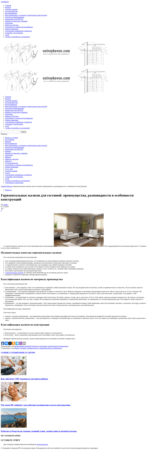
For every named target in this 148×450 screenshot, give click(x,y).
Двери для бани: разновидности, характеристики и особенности (38, 348)
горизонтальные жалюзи (14, 273)
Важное (8, 142)
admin (5, 205)
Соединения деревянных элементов (18, 31)
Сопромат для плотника (14, 33)
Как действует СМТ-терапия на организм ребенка (24, 379)
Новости (8, 161)
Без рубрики (9, 140)
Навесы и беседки (12, 25)
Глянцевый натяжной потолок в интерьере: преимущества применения (41, 346)
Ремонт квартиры (11, 29)
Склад (7, 173)
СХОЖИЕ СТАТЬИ (9, 352)
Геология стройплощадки (14, 17)
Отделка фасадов (11, 11)
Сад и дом (9, 169)
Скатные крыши (11, 9)
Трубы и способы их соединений (17, 37)
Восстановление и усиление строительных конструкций (26, 15)
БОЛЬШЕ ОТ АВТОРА (26, 352)
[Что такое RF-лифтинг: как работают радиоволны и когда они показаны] (14, 401)
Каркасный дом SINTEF (14, 19)
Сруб (7, 35)
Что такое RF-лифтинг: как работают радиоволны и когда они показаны (35, 405)
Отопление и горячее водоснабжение (19, 27)
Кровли (8, 7)
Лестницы (9, 23)
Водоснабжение (11, 13)
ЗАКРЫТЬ (5, 2)
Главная (8, 5)
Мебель (8, 157)
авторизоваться (42, 444)
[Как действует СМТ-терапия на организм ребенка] (14, 374)
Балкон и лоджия (11, 138)
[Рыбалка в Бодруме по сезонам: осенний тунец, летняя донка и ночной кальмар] (14, 427)
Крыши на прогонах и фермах (16, 21)
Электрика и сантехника (14, 183)
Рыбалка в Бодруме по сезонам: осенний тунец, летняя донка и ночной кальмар (39, 431)
